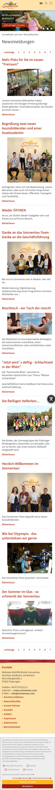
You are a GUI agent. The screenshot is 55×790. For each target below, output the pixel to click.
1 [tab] (43, 28)
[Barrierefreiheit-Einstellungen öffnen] (51, 399)
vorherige (9, 52)
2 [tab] (47, 29)
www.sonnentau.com (25, 690)
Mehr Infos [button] (13, 761)
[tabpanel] (27, 20)
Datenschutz (26, 778)
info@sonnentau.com (23, 693)
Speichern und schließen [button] (27, 782)
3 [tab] (51, 28)
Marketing (29, 769)
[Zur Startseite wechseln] (10, 5)
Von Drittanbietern (13, 769)
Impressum (16, 778)
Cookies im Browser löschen (41, 778)
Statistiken (32, 766)
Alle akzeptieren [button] (27, 786)
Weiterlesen (8, 114)
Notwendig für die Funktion (14, 766)
